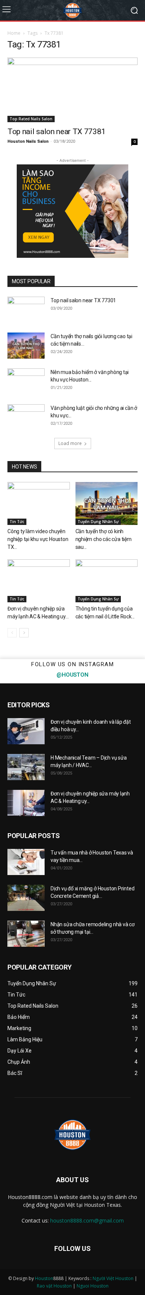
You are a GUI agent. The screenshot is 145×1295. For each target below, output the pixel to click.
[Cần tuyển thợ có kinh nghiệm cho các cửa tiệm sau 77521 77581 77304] (106, 503)
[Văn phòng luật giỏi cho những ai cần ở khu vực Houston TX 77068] (26, 417)
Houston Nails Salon (28, 141)
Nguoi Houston (93, 1286)
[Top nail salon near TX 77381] (72, 90)
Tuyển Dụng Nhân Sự (98, 521)
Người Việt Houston (113, 1278)
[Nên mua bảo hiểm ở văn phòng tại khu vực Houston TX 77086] (26, 381)
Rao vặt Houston (54, 1286)
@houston (72, 674)
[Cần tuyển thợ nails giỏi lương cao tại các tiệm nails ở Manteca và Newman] (26, 346)
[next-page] (24, 632)
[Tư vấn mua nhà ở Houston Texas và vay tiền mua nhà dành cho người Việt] (26, 862)
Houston (44, 1278)
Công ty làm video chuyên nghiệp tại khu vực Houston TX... (37, 539)
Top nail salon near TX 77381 (56, 131)
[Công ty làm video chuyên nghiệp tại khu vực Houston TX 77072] (38, 503)
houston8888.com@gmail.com (87, 1220)
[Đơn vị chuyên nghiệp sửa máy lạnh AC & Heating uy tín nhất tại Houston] (38, 580)
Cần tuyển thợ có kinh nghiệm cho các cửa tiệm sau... (103, 539)
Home (13, 33)
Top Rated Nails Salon (31, 118)
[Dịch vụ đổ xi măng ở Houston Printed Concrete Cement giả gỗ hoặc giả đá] (26, 898)
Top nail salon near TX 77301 (83, 300)
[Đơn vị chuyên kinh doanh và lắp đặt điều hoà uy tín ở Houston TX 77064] (26, 731)
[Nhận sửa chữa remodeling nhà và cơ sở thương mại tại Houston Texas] (26, 934)
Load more (70, 443)
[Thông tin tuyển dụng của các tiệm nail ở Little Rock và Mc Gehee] (106, 580)
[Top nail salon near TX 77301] (26, 310)
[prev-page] (12, 632)
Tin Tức (17, 521)
